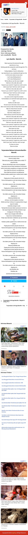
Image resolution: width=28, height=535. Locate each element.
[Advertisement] (14, 445)
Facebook (15, 277)
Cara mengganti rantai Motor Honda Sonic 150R (12, 382)
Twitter (14, 281)
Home (2, 19)
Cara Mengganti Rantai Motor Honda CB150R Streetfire (14, 385)
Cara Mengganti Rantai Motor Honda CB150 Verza (13, 379)
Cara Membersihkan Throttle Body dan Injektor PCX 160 (14, 402)
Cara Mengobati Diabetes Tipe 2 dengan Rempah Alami (14, 376)
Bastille (6, 19)
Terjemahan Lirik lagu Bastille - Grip (15, 305)
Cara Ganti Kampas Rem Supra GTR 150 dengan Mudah (14, 419)
